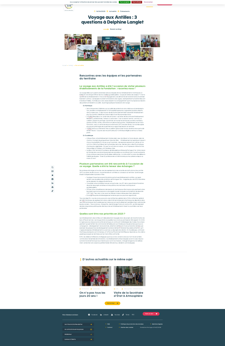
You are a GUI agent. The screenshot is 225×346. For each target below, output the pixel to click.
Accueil (64, 65)
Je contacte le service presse (74, 329)
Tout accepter (125, 2)
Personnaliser (148, 2)
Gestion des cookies (127, 327)
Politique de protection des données (132, 324)
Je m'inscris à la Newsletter (73, 324)
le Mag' (71, 65)
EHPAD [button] (82, 95)
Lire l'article (88, 285)
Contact (109, 327)
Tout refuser (136, 2)
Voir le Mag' (111, 303)
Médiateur (68, 334)
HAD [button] (91, 193)
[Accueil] (69, 5)
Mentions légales (157, 324)
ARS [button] (83, 200)
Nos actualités (79, 65)
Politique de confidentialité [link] (163, 2)
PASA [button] (120, 226)
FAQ (108, 324)
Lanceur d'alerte (70, 339)
